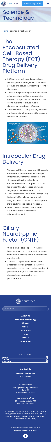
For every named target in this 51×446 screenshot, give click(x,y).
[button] (48, 3)
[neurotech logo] (10, 3)
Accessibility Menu (32, 3)
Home (5, 31)
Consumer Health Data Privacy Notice (28, 414)
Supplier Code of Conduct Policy (19, 416)
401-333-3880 (25, 377)
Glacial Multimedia (30, 430)
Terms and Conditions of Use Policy (30, 417)
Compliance (32, 411)
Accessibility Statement (15, 411)
